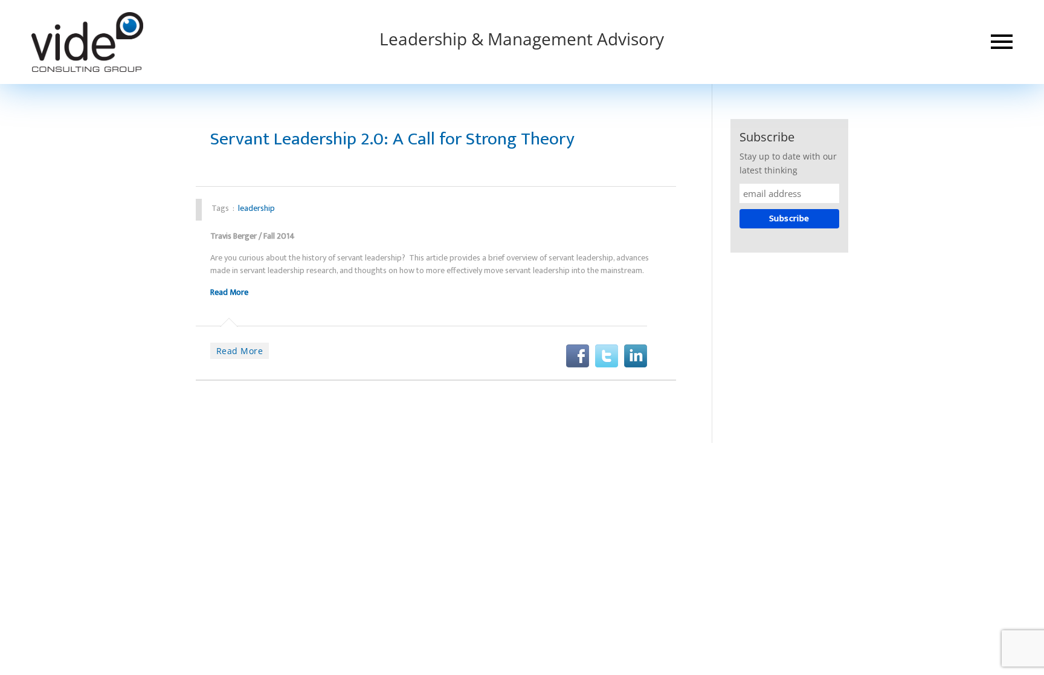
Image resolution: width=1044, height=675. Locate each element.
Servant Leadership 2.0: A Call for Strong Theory (392, 139)
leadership (256, 208)
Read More (229, 292)
